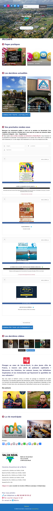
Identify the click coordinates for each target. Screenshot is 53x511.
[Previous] (3, 56)
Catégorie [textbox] (8, 146)
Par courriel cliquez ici (12, 498)
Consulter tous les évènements (17, 327)
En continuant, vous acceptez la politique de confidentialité (35, 8)
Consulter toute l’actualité (15, 115)
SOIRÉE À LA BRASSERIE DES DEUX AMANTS (25, 186)
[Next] (49, 56)
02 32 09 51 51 (23, 495)
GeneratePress (35, 508)
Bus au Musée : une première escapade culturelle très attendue (11, 106)
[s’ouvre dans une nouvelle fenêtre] (26, 212)
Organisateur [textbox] (8, 149)
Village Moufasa (25, 226)
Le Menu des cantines (9, 63)
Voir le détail (44, 159)
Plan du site (26, 506)
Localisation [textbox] (32, 146)
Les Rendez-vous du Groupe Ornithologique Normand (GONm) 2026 (25, 266)
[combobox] (16, 146)
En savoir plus (26, 322)
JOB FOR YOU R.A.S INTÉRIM (25, 307)
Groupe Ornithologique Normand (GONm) (26, 274)
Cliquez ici (5, 486)
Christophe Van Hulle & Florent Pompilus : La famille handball (11, 405)
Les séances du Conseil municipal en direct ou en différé (35, 434)
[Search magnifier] (32, 28)
